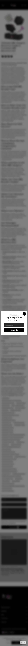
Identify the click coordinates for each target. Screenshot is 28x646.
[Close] (24, 314)
